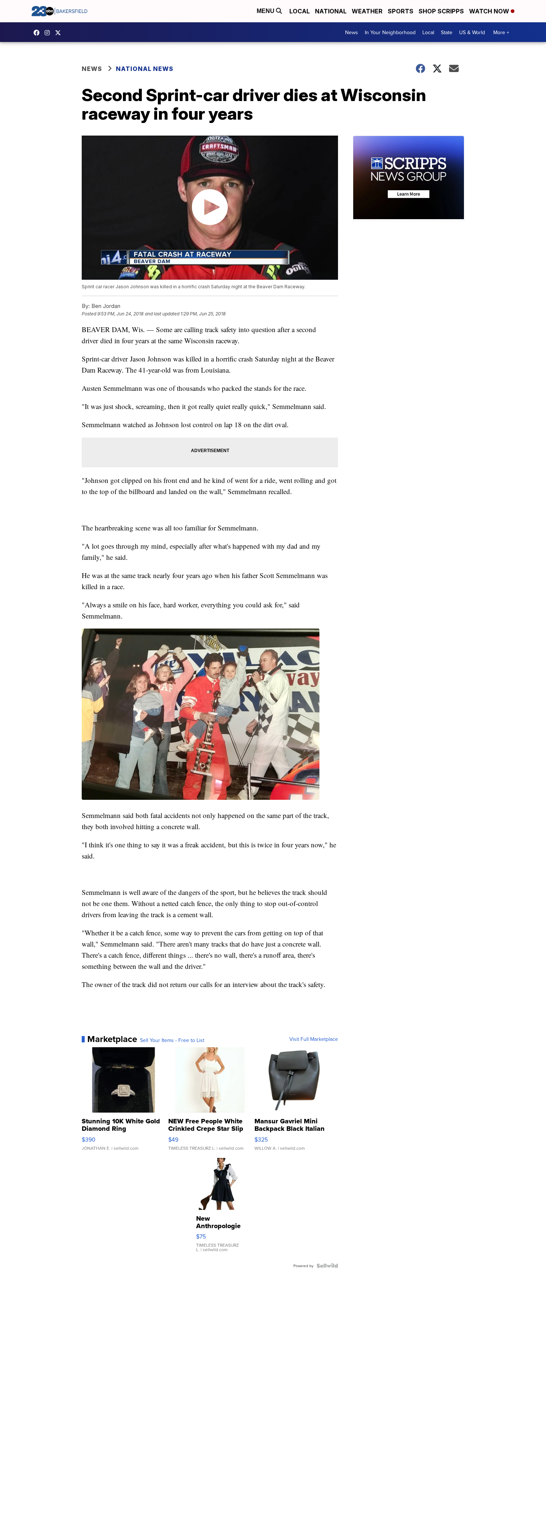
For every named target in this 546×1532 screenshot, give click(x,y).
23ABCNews (49, 33)
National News (144, 68)
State (446, 32)
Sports (400, 11)
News (351, 32)
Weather (367, 11)
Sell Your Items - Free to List (172, 1040)
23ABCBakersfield (38, 33)
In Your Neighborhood (390, 32)
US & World (472, 32)
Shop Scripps (441, 11)
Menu (266, 11)
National (331, 11)
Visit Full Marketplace (313, 1039)
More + (501, 32)
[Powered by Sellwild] (327, 1265)
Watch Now (490, 11)
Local (299, 11)
